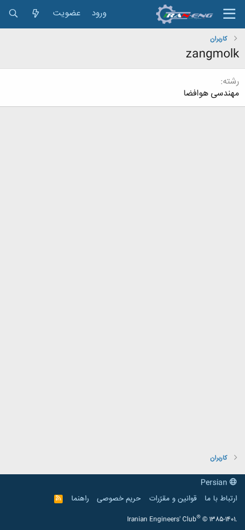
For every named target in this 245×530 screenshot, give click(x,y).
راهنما (80, 498)
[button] (229, 14)
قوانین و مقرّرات (173, 498)
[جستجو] (13, 14)
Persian (215, 483)
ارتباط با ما (221, 498)
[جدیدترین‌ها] (35, 14)
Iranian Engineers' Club (182, 520)
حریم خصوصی (119, 498)
